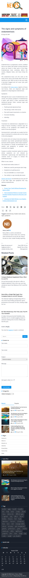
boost (12, 511)
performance (11, 528)
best (3, 511)
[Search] (26, 20)
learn (8, 524)
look (12, 524)
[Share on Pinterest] (21, 207)
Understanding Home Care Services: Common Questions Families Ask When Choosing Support (18, 428)
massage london (20, 524)
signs (2, 215)
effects (16, 516)
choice (4, 514)
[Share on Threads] (6, 210)
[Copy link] (10, 210)
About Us (3, 440)
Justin (13, 410)
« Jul (2, 569)
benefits (20, 509)
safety (12, 531)
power (19, 528)
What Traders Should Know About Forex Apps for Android (19, 420)
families (4, 519)
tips (25, 533)
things (20, 533)
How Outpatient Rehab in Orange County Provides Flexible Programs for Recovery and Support (15, 194)
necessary (10, 526)
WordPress (23, 576)
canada (18, 511)
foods (19, 519)
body (7, 511)
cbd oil (23, 511)
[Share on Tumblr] (2, 210)
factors (21, 516)
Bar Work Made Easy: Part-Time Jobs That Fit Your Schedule (14, 312)
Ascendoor (10, 576)
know (3, 524)
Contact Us (3, 438)
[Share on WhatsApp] (17, 207)
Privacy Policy (4, 448)
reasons (24, 528)
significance (18, 531)
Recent (3, 403)
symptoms (7, 215)
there (10, 533)
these (15, 533)
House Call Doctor (6, 178)
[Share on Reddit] (24, 207)
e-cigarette (5, 516)
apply (9, 509)
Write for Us (4, 443)
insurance (12, 521)
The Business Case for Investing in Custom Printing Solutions (19, 414)
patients (4, 528)
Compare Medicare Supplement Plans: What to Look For (14, 278)
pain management (20, 526)
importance (5, 521)
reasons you (5, 531)
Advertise (3, 445)
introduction (20, 521)
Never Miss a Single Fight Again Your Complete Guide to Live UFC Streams (11, 295)
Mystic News (14, 574)
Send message (6, 387)
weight (10, 536)
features (10, 519)
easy (11, 516)
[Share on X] (10, 207)
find (15, 519)
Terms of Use (4, 450)
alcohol (4, 509)
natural (4, 526)
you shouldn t (17, 536)
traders (4, 536)
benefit (14, 509)
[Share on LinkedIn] (14, 207)
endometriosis (10, 214)
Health (16, 214)
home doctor (14, 87)
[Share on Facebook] (7, 207)
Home (2, 453)
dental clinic (10, 514)
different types (20, 514)
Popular (16, 403)
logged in (10, 330)
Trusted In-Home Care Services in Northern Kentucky (19, 408)
